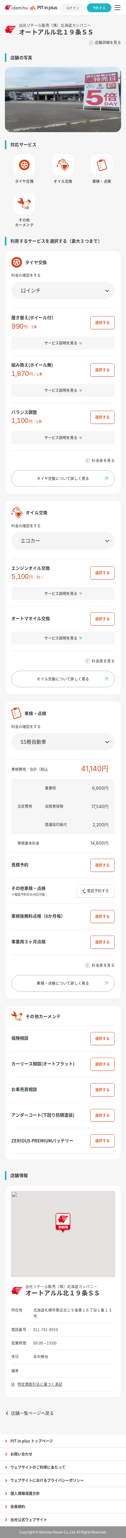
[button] (63, 1223)
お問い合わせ (21, 1454)
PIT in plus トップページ (31, 1441)
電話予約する (98, 891)
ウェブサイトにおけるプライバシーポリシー (47, 1480)
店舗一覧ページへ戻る (32, 1413)
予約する (99, 7)
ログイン (72, 7)
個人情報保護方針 (25, 1493)
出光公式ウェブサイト (28, 1519)
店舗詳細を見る (108, 42)
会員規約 (17, 1506)
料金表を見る (103, 460)
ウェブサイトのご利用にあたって (37, 1467)
